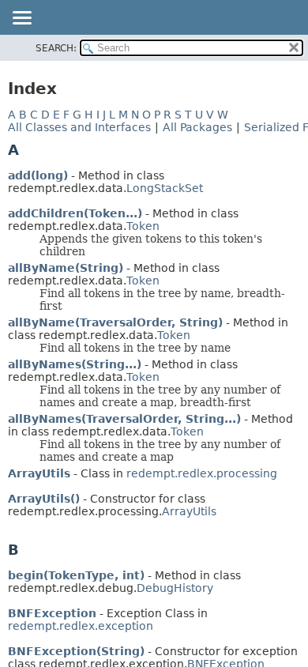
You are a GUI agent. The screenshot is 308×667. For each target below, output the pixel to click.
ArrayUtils (39, 473)
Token (143, 226)
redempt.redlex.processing (201, 473)
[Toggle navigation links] (21, 19)
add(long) (38, 175)
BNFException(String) (76, 651)
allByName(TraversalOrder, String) (115, 322)
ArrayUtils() (44, 498)
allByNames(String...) (74, 364)
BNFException (52, 613)
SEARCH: (56, 48)
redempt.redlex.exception (80, 626)
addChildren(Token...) (75, 213)
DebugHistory (175, 588)
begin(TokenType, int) (76, 575)
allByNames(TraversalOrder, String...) (124, 419)
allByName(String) (65, 268)
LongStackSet (164, 188)
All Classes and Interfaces (79, 127)
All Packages (197, 127)
